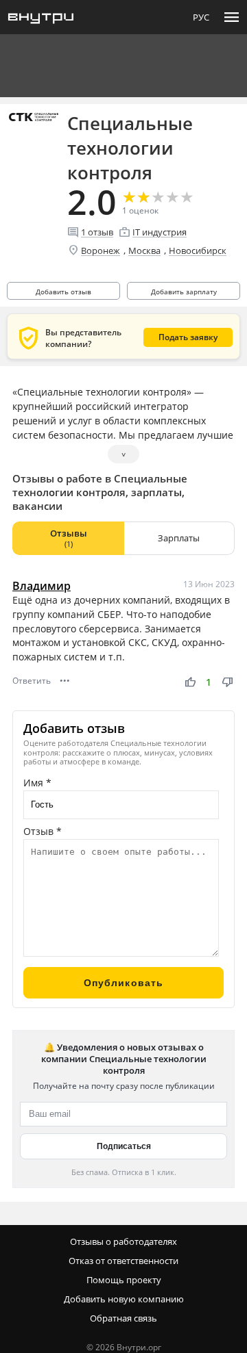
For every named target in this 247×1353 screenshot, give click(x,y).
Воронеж (100, 250)
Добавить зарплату (184, 291)
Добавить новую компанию (124, 1299)
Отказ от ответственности (123, 1260)
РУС (201, 17)
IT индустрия (159, 232)
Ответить (31, 680)
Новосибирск (197, 250)
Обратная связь (123, 1318)
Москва (144, 250)
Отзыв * (42, 831)
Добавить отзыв (63, 291)
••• (65, 680)
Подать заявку (187, 337)
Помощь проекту (123, 1280)
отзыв (97, 232)
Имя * (37, 782)
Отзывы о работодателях (123, 1241)
